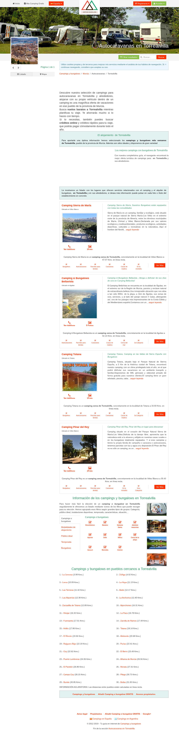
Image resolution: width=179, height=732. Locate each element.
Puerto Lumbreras (71, 659)
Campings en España (102, 719)
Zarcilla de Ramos (128, 621)
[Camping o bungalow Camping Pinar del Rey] (79, 449)
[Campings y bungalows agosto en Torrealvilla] (90, 535)
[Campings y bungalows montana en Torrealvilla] (105, 547)
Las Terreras (68, 590)
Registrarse (142, 3)
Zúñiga (122, 575)
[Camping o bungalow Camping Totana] (79, 377)
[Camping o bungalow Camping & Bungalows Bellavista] (79, 304)
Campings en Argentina (127, 719)
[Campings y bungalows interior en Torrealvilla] (120, 547)
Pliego (123, 674)
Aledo (121, 590)
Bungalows (66, 548)
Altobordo (124, 636)
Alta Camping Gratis (35, 3)
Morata (123, 667)
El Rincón (67, 636)
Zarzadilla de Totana (71, 605)
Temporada (66, 542)
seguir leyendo (132, 229)
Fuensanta (68, 621)
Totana (123, 628)
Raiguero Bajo (69, 644)
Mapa (44, 74)
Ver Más (159, 265)
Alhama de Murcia (128, 659)
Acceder (159, 3)
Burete (66, 682)
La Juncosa (67, 575)
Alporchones (125, 605)
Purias (123, 644)
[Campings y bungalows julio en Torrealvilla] (105, 535)
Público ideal (66, 536)
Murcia (86, 73)
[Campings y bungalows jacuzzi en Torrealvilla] (90, 547)
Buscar (161, 57)
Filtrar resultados (129, 57)
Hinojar (66, 613)
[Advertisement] (32, 182)
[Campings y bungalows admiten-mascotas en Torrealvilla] (135, 522)
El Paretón (68, 667)
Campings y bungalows (69, 73)
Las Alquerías (68, 598)
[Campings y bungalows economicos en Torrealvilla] (90, 522)
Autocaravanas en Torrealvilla (122, 728)
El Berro (124, 651)
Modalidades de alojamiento (68, 528)
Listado (22, 74)
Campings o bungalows (66, 519)
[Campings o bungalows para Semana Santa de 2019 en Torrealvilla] (120, 522)
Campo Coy (68, 674)
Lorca (64, 582)
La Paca (124, 613)
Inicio (17, 3)
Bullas (123, 682)
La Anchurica (125, 598)
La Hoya (123, 582)
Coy (65, 651)
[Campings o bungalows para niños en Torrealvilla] (120, 535)
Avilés (66, 628)
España (57, 3)
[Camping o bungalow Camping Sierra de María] (79, 228)
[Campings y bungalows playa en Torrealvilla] (135, 535)
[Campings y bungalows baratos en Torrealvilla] (105, 522)
